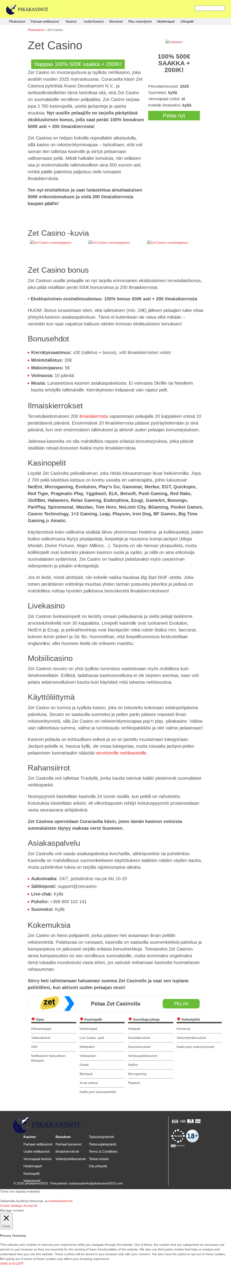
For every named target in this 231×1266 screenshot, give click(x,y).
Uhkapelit (187, 21)
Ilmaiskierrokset (139, 1038)
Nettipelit (134, 1029)
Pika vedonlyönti (139, 21)
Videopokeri (88, 1056)
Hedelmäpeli (166, 21)
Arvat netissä (89, 1083)
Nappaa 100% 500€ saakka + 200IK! (78, 64)
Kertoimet (183, 1029)
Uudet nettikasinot (36, 1151)
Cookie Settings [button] (11, 1205)
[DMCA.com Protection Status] (178, 1145)
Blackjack (86, 1074)
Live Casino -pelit (92, 1038)
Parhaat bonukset (68, 1144)
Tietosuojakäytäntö (102, 1144)
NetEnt (133, 1065)
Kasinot (71, 21)
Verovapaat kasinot (37, 1159)
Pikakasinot (17, 21)
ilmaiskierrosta (93, 416)
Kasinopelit (31, 1173)
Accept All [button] (30, 1205)
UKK (34, 1047)
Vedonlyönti (31, 1181)
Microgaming (137, 1074)
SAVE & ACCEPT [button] (12, 1263)
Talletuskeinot (40, 1038)
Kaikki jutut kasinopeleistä (98, 1092)
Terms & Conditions (103, 1151)
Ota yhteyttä (98, 1166)
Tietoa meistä (98, 1159)
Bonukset (116, 21)
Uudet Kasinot (94, 21)
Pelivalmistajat (41, 1029)
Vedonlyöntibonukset (191, 1038)
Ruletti (84, 1065)
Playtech (134, 1083)
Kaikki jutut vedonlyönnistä (195, 1047)
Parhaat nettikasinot (45, 21)
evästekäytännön (61, 1201)
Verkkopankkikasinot (142, 1056)
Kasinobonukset (139, 1047)
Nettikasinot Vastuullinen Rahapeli (48, 1058)
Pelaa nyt (174, 115)
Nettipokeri (87, 1047)
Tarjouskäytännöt (101, 1137)
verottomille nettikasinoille (121, 752)
